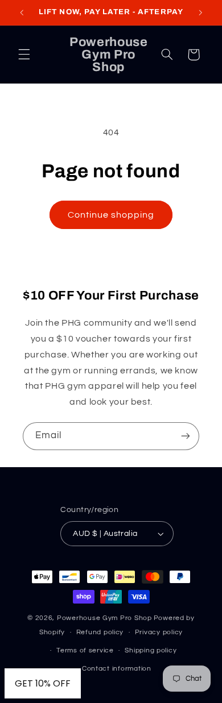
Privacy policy (159, 632)
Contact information (116, 668)
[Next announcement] (200, 12)
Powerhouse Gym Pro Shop (104, 618)
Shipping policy (150, 650)
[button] (24, 54)
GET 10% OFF (43, 683)
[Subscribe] (185, 436)
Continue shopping (111, 214)
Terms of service (85, 650)
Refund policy (100, 632)
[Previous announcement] (21, 12)
